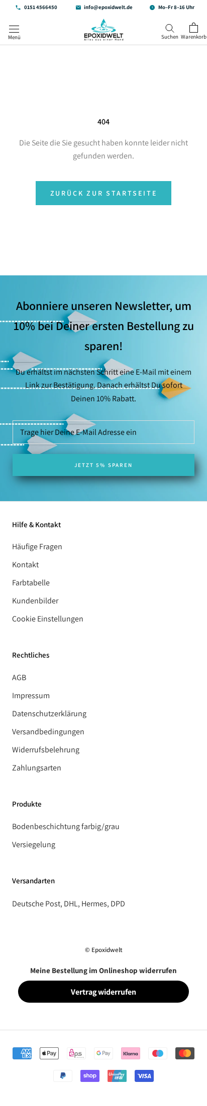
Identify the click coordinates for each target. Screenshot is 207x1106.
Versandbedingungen (48, 731)
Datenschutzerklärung (49, 713)
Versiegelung (33, 844)
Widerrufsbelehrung (45, 749)
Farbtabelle (31, 582)
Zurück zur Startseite (103, 193)
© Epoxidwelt (104, 949)
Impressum (31, 695)
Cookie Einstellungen (47, 618)
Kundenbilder (35, 600)
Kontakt (25, 564)
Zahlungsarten (36, 767)
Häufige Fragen (37, 546)
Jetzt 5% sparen (103, 464)
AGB (19, 677)
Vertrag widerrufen (103, 992)
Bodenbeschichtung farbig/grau (66, 826)
